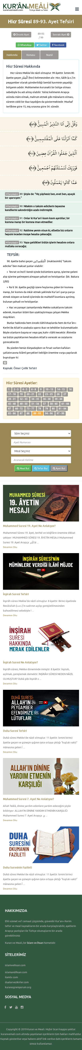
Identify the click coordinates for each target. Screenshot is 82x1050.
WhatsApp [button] (26, 44)
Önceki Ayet (22, 34)
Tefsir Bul (42, 468)
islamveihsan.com (15, 965)
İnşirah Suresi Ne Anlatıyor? (20, 662)
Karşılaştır (12, 194)
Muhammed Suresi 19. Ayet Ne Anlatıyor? (29, 526)
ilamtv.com (11, 977)
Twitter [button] (43, 44)
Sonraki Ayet (60, 34)
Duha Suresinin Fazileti (17, 867)
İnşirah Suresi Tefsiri (16, 594)
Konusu (30, 54)
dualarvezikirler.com (17, 982)
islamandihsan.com (16, 972)
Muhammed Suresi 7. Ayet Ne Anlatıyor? (28, 799)
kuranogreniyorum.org (18, 987)
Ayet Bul (60, 468)
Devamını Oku (10, 547)
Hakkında (12, 54)
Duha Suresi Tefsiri (15, 730)
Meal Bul (24, 468)
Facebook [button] (59, 44)
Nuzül (49, 54)
